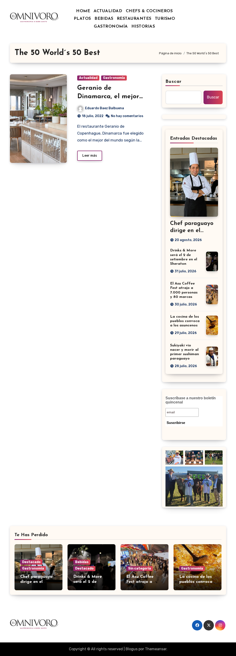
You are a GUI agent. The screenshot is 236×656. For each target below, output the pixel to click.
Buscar (173, 81)
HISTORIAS (143, 27)
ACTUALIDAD (108, 11)
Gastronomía (114, 78)
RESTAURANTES (134, 19)
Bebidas (81, 562)
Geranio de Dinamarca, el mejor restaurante (108, 96)
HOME (83, 11)
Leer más (89, 156)
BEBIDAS (103, 19)
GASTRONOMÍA (111, 27)
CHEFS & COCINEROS (149, 11)
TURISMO (165, 19)
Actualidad (88, 78)
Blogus (132, 649)
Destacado (31, 562)
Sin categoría (139, 568)
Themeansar (155, 649)
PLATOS (82, 19)
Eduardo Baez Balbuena (104, 108)
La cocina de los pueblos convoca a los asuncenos (185, 321)
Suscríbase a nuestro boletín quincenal (190, 400)
